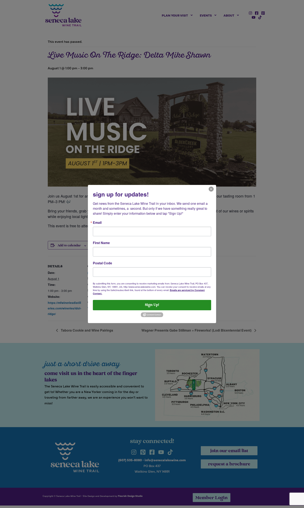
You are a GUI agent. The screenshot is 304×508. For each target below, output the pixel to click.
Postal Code (102, 263)
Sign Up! (152, 305)
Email (97, 222)
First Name (101, 242)
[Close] (211, 188)
